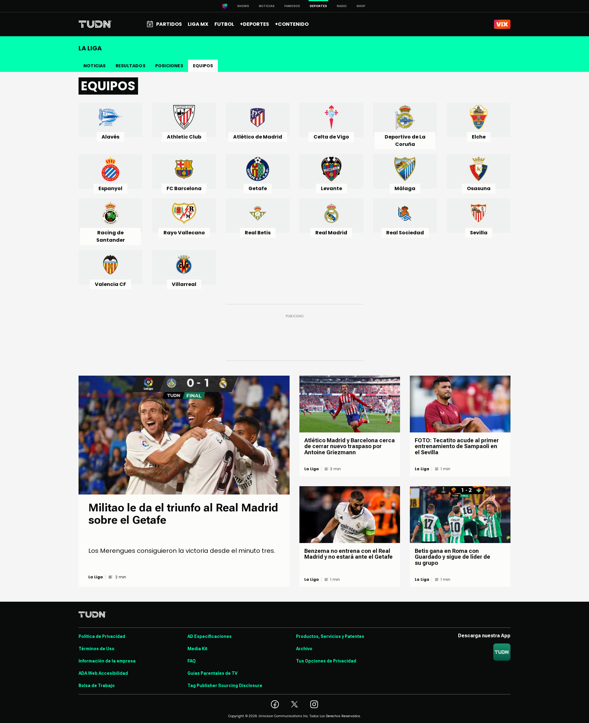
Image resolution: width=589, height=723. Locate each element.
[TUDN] (95, 24)
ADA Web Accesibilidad (103, 673)
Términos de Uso (96, 648)
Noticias (267, 6)
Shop (360, 6)
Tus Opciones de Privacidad (326, 661)
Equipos (203, 66)
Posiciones (169, 66)
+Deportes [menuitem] (254, 24)
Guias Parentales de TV (212, 673)
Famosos (292, 6)
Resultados (130, 66)
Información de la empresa (107, 661)
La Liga (95, 577)
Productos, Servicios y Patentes (330, 636)
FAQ (191, 661)
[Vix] (502, 24)
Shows (243, 6)
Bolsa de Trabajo (97, 685)
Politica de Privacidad (102, 636)
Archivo (304, 648)
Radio (342, 6)
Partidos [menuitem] (169, 24)
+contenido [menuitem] (292, 24)
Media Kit (197, 648)
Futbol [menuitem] (224, 24)
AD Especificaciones (209, 636)
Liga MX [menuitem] (198, 24)
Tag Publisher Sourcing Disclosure (224, 685)
